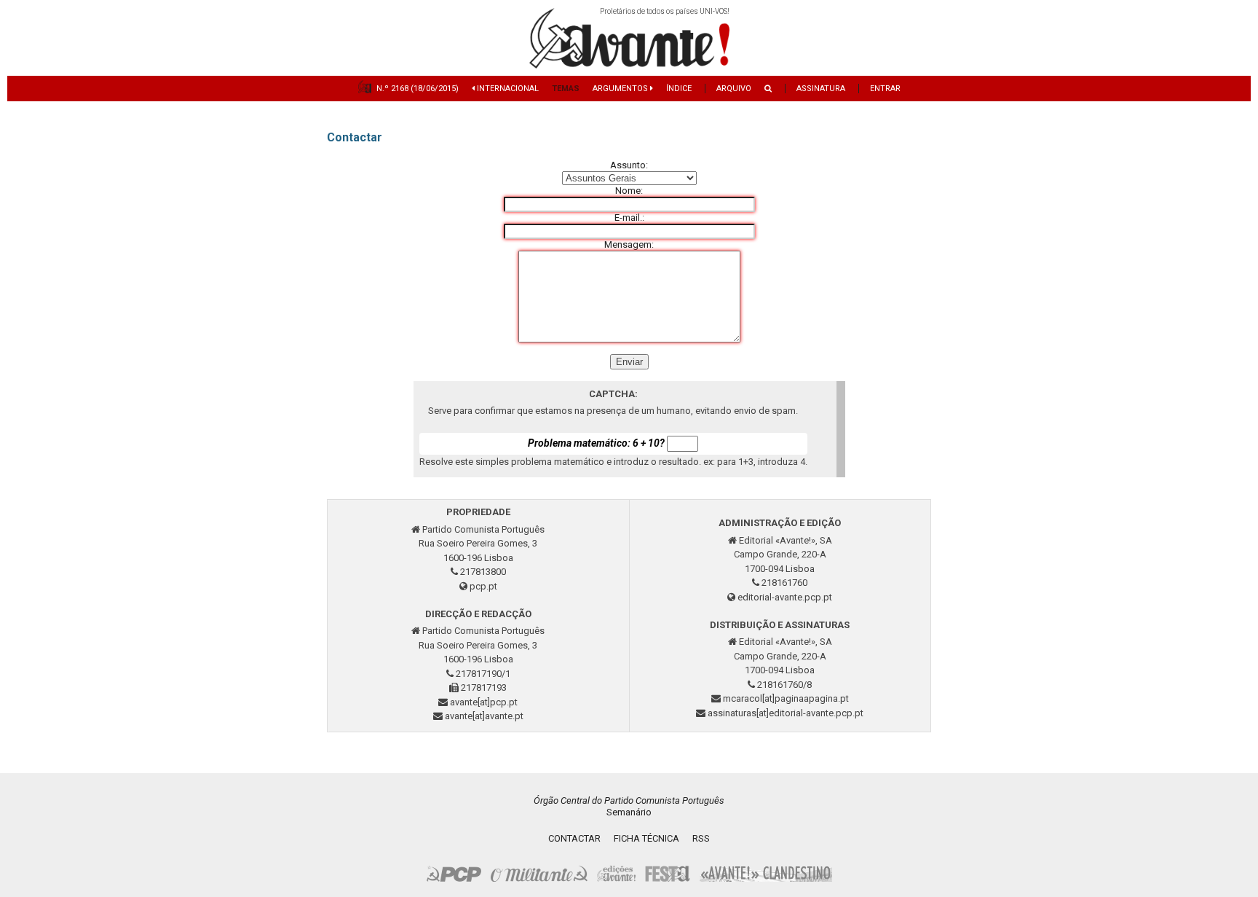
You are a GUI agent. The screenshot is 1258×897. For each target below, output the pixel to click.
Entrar (885, 88)
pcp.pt (483, 586)
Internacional (507, 88)
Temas (565, 88)
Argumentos (621, 88)
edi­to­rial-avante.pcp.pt (784, 597)
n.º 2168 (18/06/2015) (417, 88)
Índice (679, 88)
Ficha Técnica (646, 838)
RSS (701, 838)
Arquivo (733, 88)
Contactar (574, 838)
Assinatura (820, 88)
